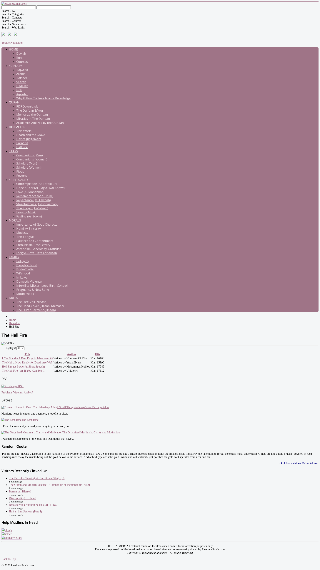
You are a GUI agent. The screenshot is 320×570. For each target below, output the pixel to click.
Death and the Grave (30, 135)
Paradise (22, 143)
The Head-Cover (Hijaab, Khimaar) (40, 306)
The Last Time (30, 419)
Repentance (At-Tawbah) (33, 200)
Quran (14, 102)
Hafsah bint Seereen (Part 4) (25, 511)
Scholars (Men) (26, 163)
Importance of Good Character (37, 224)
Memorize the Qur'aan (32, 115)
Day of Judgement (28, 139)
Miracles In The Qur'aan (33, 119)
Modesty (22, 233)
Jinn (19, 58)
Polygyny (22, 261)
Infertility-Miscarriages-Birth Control (42, 286)
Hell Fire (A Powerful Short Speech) (23, 366)
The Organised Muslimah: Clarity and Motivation (91, 432)
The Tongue (25, 237)
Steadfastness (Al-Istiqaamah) (37, 204)
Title (27, 354)
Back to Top (8, 559)
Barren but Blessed (20, 491)
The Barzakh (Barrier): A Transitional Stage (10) (37, 478)
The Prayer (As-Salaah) (32, 208)
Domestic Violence (29, 281)
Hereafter (17, 127)
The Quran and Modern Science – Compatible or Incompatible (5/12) (49, 484)
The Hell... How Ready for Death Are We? (27, 362)
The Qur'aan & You (29, 110)
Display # (10, 348)
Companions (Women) (31, 159)
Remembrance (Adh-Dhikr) (34, 196)
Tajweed (22, 70)
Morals (15, 220)
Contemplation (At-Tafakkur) (36, 184)
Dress (13, 298)
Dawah (21, 53)
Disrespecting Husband (22, 498)
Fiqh (19, 90)
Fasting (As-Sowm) (29, 216)
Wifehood (23, 273)
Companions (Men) (29, 155)
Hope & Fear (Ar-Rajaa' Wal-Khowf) (40, 188)
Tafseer (21, 78)
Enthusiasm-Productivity (33, 245)
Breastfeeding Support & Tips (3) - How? (33, 504)
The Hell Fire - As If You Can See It (23, 370)
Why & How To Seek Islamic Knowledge (43, 98)
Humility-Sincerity (28, 229)
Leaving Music (26, 212)
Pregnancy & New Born (32, 290)
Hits (97, 354)
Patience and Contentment (34, 241)
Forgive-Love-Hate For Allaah (36, 253)
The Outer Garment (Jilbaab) (36, 310)
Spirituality (19, 180)
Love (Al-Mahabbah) (30, 192)
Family (14, 257)
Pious (20, 172)
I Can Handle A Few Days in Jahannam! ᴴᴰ (27, 358)
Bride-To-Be (25, 269)
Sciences (16, 66)
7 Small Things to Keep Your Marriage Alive (83, 407)
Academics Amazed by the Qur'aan (40, 123)
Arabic (20, 74)
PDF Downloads (27, 106)
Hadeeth (22, 86)
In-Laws (21, 277)
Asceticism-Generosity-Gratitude (38, 249)
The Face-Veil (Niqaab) (31, 302)
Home (13, 49)
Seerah (21, 82)
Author (71, 354)
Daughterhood (26, 265)
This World (23, 131)
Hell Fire (22, 147)
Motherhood (25, 294)
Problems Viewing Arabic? (17, 392)
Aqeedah (22, 94)
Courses (22, 62)
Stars (13, 151)
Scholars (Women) (28, 167)
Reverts (21, 176)
